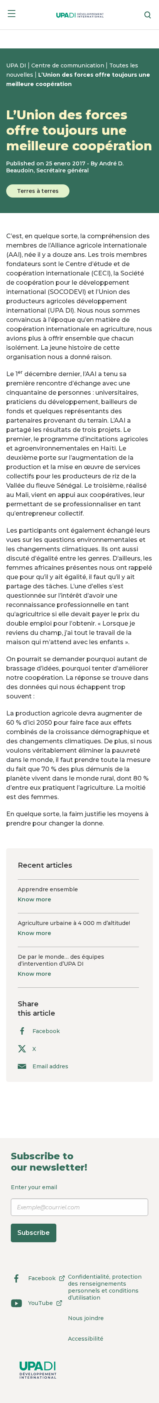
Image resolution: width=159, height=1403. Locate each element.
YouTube (32, 1304)
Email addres (50, 1066)
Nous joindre (86, 1318)
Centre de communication (68, 65)
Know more (34, 899)
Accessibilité (85, 1338)
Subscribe (33, 1232)
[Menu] (11, 15)
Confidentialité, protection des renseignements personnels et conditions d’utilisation (105, 1287)
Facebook (46, 1031)
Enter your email (34, 1210)
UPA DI (17, 65)
